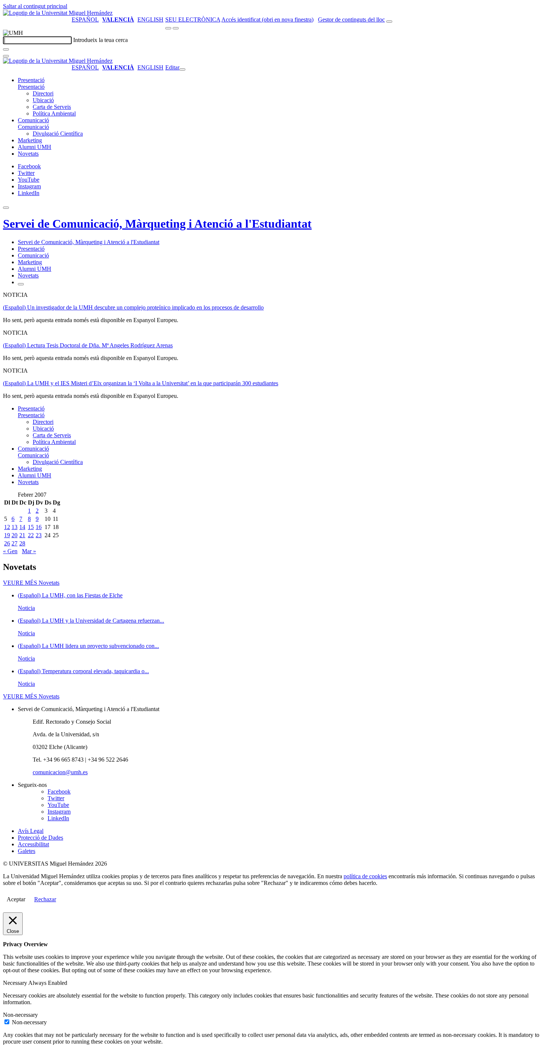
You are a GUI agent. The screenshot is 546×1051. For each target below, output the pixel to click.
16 (39, 527)
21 (22, 535)
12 (7, 527)
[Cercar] (6, 49)
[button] (31, 87)
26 (7, 543)
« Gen (10, 551)
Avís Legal (30, 831)
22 (31, 535)
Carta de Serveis (52, 107)
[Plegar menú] (182, 69)
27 (14, 543)
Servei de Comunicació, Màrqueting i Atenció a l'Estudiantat (157, 223)
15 (31, 527)
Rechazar (45, 899)
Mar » (29, 551)
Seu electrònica (192, 19)
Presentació (31, 80)
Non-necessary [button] (20, 1015)
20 (14, 535)
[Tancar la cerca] (6, 56)
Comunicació (33, 120)
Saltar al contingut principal (35, 6)
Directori (43, 93)
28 (22, 543)
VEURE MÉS (31, 583)
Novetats (28, 153)
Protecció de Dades (40, 837)
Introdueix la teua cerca (100, 40)
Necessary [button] (15, 983)
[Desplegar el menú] (176, 28)
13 (14, 527)
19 (7, 535)
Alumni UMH (34, 147)
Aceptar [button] (16, 899)
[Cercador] (389, 21)
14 (22, 527)
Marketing (30, 140)
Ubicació (43, 100)
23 (39, 535)
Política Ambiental (54, 113)
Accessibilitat (33, 844)
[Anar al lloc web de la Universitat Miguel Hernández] (58, 13)
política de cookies (365, 876)
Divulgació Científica (58, 133)
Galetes (26, 851)
